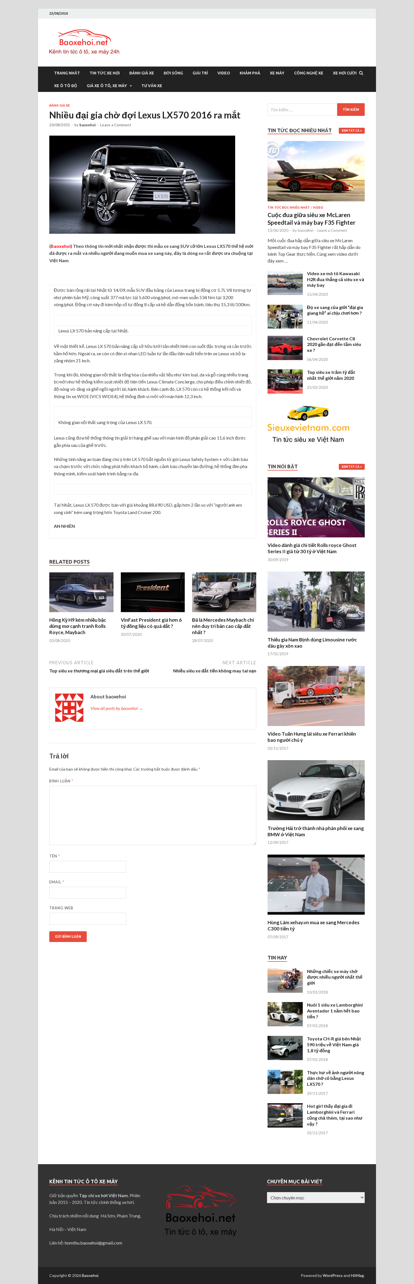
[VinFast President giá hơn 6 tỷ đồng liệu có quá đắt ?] (153, 613)
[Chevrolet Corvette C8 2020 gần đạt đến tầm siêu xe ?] (285, 339)
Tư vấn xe (151, 85)
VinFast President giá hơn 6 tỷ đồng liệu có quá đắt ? (151, 623)
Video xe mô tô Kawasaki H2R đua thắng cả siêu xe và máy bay (335, 279)
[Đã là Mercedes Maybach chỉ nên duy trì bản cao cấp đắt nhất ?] (224, 613)
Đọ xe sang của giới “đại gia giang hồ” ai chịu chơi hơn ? (335, 310)
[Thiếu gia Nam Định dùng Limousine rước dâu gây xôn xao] (316, 633)
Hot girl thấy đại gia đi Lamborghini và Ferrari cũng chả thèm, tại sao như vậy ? (334, 1114)
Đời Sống (173, 73)
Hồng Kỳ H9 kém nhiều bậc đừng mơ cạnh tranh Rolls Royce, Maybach (77, 626)
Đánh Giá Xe (141, 73)
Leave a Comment (115, 125)
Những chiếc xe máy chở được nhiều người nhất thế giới (334, 977)
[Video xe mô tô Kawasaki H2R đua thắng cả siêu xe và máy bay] (285, 274)
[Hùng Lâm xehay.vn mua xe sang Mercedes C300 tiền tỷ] (316, 916)
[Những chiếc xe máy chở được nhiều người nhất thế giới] (285, 971)
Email (56, 882)
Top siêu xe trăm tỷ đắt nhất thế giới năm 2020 (331, 375)
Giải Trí (200, 73)
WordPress (333, 1275)
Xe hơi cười (345, 73)
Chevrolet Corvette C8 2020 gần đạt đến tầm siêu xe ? (334, 344)
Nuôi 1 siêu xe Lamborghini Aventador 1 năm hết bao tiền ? (335, 1010)
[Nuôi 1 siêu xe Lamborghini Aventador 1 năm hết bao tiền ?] (285, 1005)
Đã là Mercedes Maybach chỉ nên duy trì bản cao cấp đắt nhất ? (223, 626)
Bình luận (61, 781)
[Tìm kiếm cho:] (316, 109)
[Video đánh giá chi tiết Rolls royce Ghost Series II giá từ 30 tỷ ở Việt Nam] (316, 538)
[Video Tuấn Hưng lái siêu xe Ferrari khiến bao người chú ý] (316, 727)
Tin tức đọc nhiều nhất (289, 207)
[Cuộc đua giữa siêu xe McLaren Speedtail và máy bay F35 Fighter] (316, 144)
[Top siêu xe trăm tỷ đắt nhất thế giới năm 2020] (285, 372)
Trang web (61, 908)
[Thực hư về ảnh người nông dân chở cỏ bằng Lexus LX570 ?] (285, 1073)
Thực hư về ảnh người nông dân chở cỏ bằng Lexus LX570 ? (335, 1078)
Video (223, 73)
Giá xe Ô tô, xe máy (107, 85)
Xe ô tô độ (65, 85)
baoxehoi (87, 125)
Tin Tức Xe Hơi (105, 73)
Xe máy (277, 73)
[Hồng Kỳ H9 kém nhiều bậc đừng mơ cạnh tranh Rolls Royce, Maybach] (81, 613)
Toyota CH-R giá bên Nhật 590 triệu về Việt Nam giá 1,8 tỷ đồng (334, 1044)
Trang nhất (67, 73)
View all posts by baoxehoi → (116, 708)
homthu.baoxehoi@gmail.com (93, 1242)
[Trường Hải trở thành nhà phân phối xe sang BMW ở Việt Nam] (316, 821)
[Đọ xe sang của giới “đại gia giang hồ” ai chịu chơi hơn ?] (285, 307)
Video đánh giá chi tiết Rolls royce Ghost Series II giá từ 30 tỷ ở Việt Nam (312, 548)
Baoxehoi (90, 1275)
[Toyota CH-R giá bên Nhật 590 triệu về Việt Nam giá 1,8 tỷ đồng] (285, 1039)
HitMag (357, 1275)
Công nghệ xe (308, 73)
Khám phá (250, 73)
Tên (54, 856)
